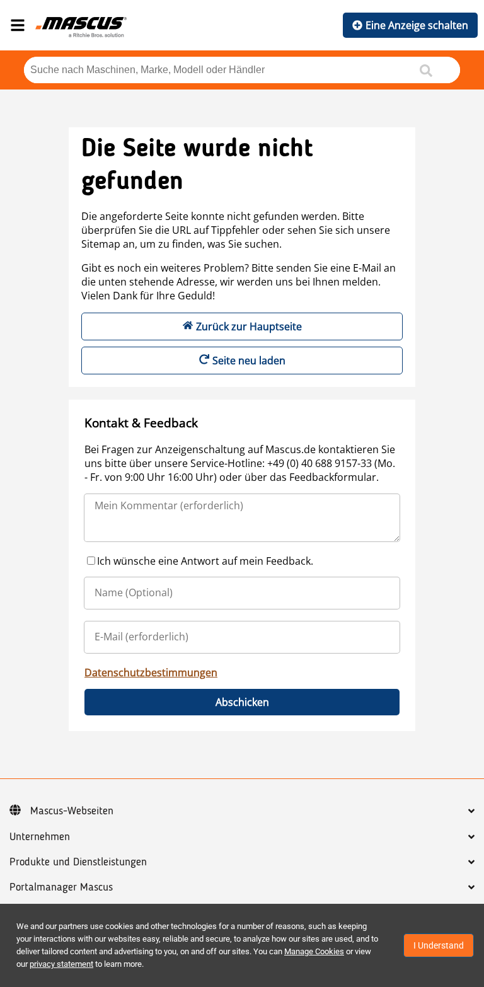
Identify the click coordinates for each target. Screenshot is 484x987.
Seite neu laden (248, 360)
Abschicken (242, 702)
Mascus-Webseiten (71, 811)
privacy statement (61, 964)
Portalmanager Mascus (61, 887)
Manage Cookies (314, 951)
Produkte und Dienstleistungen (78, 862)
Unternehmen (39, 837)
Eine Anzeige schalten (417, 25)
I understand (438, 945)
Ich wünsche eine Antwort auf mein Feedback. (205, 561)
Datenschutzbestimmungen (150, 672)
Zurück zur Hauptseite (249, 326)
